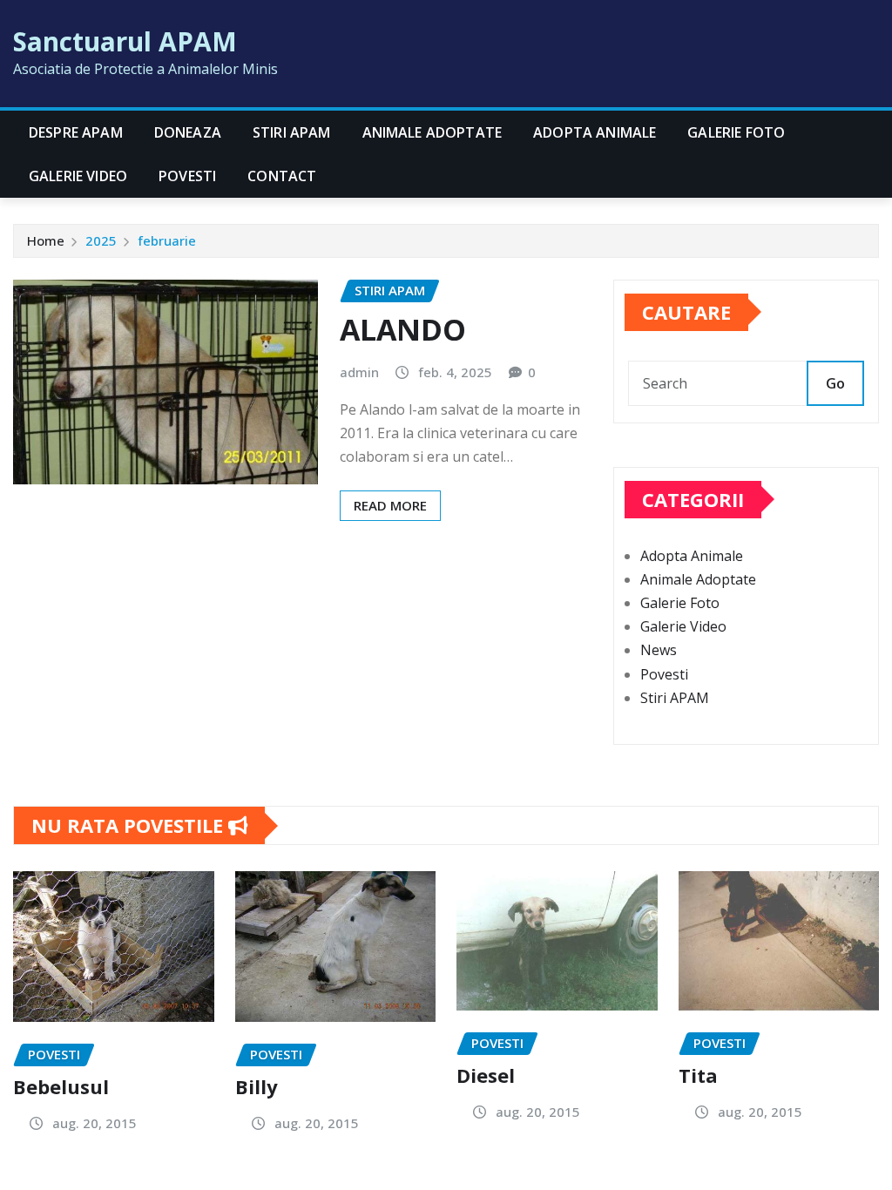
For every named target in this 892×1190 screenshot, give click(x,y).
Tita (698, 1075)
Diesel (485, 1075)
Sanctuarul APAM (125, 41)
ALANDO (403, 329)
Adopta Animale (594, 132)
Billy (256, 1086)
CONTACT (281, 176)
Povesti (187, 176)
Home (45, 240)
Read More (390, 505)
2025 (101, 240)
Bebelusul (61, 1086)
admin (359, 372)
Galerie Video (78, 176)
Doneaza (187, 132)
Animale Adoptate (432, 132)
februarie (167, 240)
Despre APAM (76, 132)
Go (835, 383)
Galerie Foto (736, 132)
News (658, 649)
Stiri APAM (292, 132)
